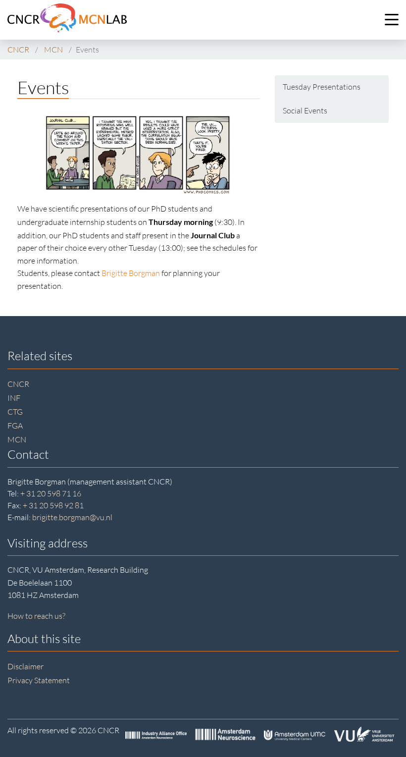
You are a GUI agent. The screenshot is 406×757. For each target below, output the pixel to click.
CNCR (18, 384)
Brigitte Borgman (131, 273)
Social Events (305, 110)
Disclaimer (25, 666)
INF (13, 398)
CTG (15, 412)
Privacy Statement (38, 680)
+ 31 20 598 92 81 (53, 505)
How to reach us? (36, 616)
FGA (15, 426)
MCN (16, 439)
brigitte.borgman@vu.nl (72, 517)
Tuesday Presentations (321, 87)
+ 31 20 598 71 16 (50, 493)
